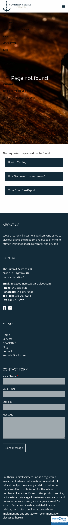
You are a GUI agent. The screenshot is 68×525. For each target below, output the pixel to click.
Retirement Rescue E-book (18, 91)
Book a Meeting (17, 162)
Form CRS (8, 70)
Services (7, 36)
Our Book (23, 29)
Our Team (8, 29)
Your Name (21, 376)
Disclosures (10, 64)
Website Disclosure (14, 355)
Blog (5, 50)
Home (6, 16)
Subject (19, 401)
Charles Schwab (12, 77)
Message (20, 414)
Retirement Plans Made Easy (19, 98)
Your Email (21, 389)
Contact (7, 57)
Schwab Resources (14, 84)
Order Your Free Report (21, 190)
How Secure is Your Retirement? (27, 176)
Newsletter (10, 43)
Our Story (9, 23)
